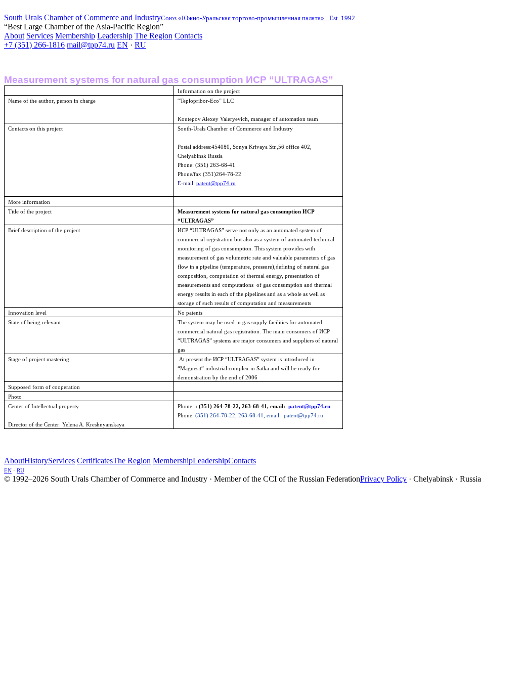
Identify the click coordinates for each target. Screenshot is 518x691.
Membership (75, 35)
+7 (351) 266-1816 (34, 44)
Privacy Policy (383, 478)
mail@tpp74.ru (91, 44)
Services (39, 35)
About (14, 35)
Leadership (115, 35)
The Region (153, 35)
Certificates (95, 460)
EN (122, 44)
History (36, 460)
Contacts (188, 35)
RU (140, 44)
